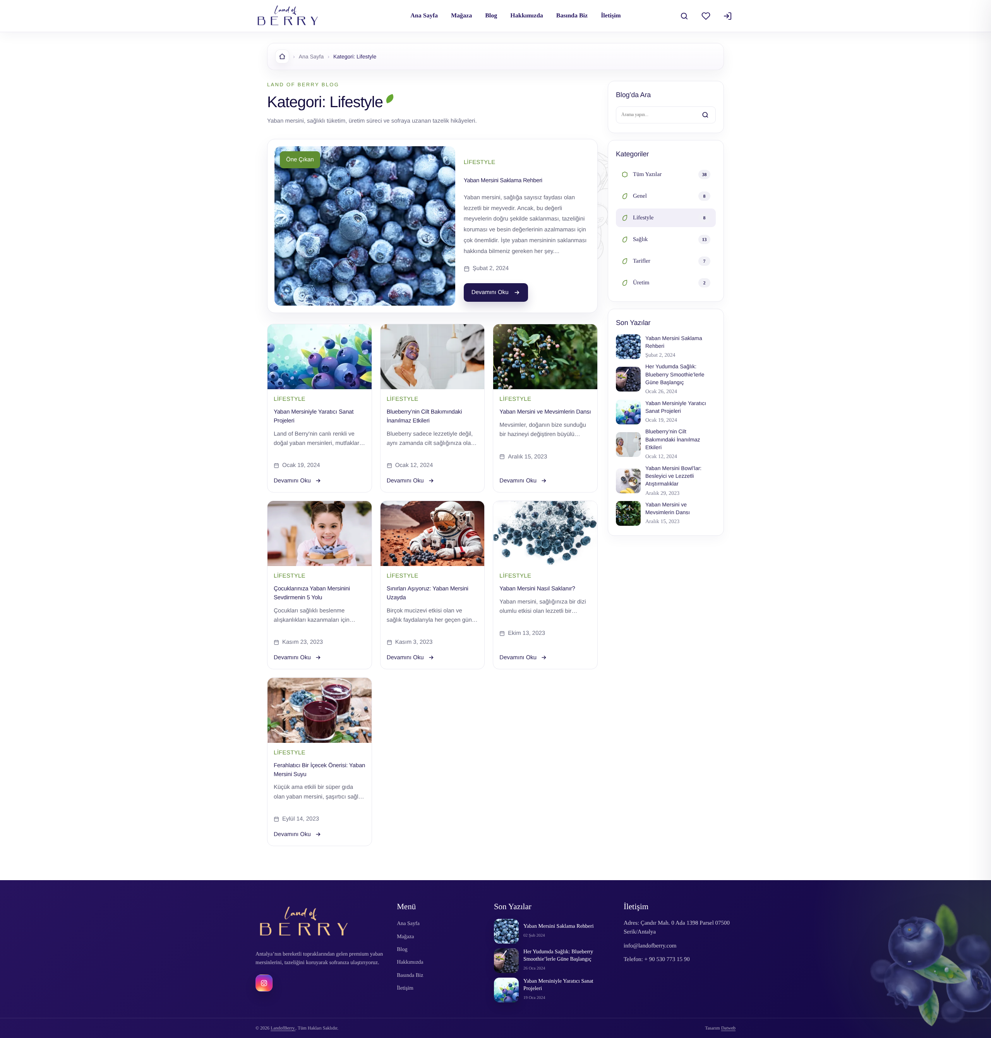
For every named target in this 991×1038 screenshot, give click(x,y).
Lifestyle (669, 218)
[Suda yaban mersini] (545, 533)
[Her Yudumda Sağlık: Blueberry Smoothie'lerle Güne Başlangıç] (506, 960)
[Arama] (684, 16)
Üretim (669, 283)
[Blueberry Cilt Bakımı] (433, 356)
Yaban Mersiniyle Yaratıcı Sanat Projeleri (558, 985)
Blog (491, 15)
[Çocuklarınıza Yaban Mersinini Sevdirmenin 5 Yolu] (319, 533)
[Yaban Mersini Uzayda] (433, 533)
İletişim (611, 15)
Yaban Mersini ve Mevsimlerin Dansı (545, 412)
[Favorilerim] (706, 16)
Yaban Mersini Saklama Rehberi (503, 180)
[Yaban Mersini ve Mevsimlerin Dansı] (545, 356)
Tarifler (669, 261)
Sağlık (670, 239)
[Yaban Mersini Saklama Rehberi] (506, 931)
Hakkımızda (526, 15)
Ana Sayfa (424, 15)
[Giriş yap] (727, 16)
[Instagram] (264, 983)
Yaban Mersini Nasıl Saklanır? (537, 588)
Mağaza (461, 15)
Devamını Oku (490, 292)
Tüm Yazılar (670, 174)
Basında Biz (572, 15)
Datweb (728, 1028)
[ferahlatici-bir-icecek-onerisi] (319, 710)
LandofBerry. (283, 1028)
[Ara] (705, 115)
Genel (669, 196)
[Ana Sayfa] (282, 56)
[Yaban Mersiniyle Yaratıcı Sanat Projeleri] (319, 356)
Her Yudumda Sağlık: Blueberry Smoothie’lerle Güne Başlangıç (558, 955)
